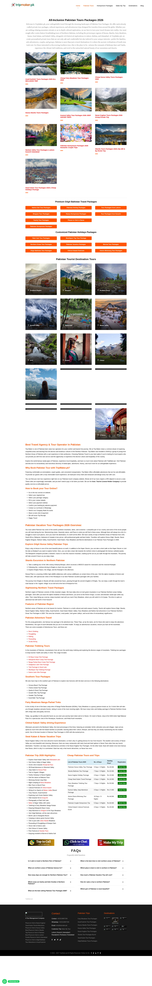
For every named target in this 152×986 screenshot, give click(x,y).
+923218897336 (62, 918)
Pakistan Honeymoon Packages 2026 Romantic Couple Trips (74, 147)
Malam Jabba (47, 790)
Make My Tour (66, 929)
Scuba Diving (32, 641)
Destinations (133, 6)
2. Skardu (115, 920)
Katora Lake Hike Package (37, 672)
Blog (142, 6)
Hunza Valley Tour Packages (87, 928)
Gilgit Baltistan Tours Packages (87, 941)
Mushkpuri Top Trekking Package (39, 670)
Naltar (30, 803)
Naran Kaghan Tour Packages (87, 931)
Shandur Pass (43, 831)
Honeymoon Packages (105, 6)
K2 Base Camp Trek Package (38, 657)
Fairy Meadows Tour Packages (87, 918)
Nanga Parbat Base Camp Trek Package (41, 662)
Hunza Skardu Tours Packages (36, 113)
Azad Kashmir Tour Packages (87, 922)
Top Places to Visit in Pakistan (34, 932)
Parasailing (32, 639)
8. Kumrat (115, 930)
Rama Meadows (45, 782)
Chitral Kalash (46, 788)
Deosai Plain (42, 770)
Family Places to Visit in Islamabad (36, 937)
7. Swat (107, 930)
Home (78, 6)
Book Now (122, 767)
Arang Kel (44, 798)
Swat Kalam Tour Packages (86, 938)
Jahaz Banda (44, 821)
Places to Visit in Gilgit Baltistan (35, 940)
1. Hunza (107, 918)
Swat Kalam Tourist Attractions (34, 925)
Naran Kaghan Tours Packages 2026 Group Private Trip (108, 116)
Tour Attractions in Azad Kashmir (35, 942)
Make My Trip (120, 6)
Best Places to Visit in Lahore (34, 935)
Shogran (43, 810)
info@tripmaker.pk (61, 925)
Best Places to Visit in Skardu (34, 930)
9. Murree (123, 930)
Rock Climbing (33, 631)
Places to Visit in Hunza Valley (35, 928)
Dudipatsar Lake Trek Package (38, 664)
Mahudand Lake (55, 760)
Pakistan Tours (88, 6)
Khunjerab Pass (48, 765)
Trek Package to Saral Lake (37, 667)
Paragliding (32, 634)
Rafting (30, 636)
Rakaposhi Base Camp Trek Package (40, 659)
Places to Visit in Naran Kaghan (35, 923)
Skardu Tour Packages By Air (87, 934)
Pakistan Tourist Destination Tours (76, 259)
